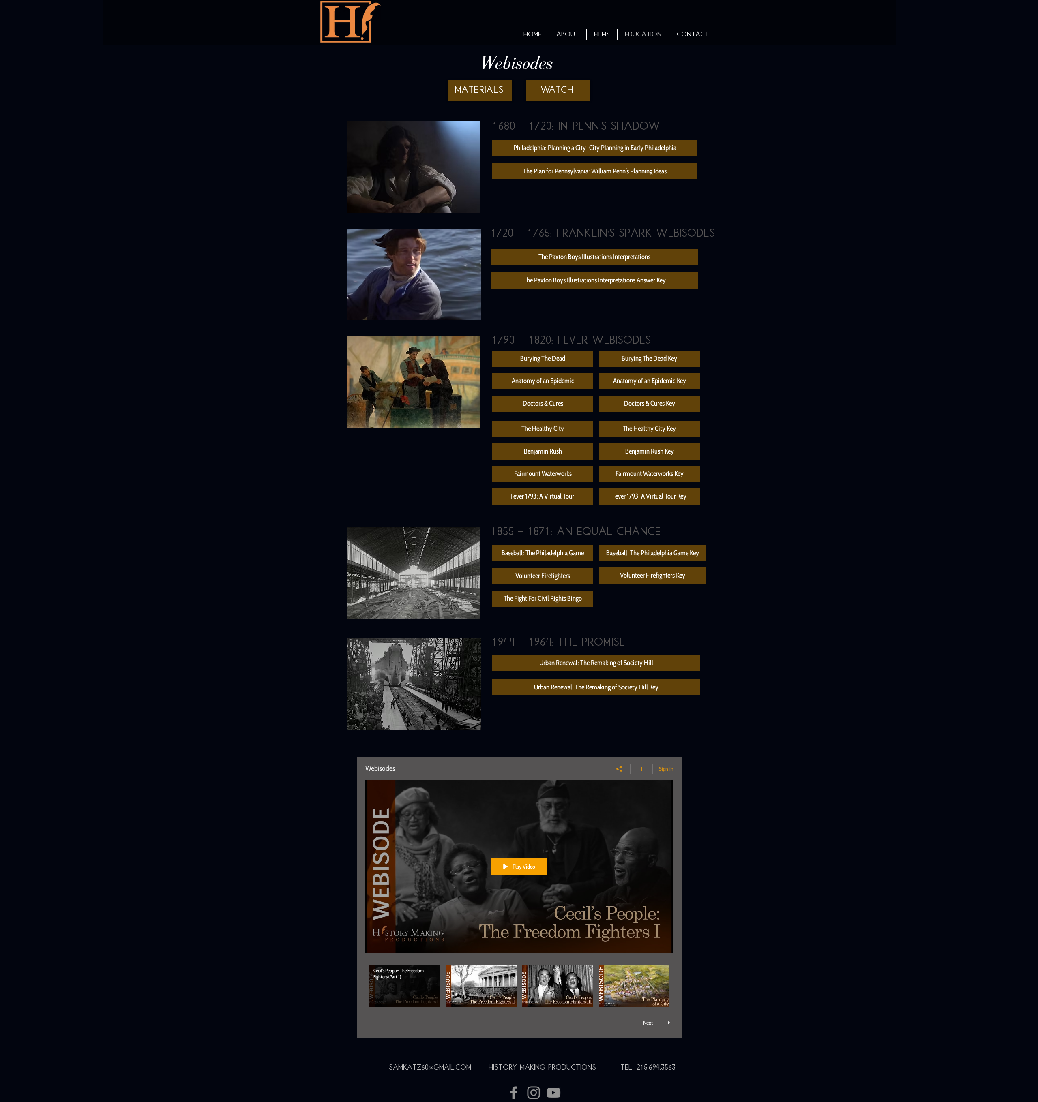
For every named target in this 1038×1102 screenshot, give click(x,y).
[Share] (619, 769)
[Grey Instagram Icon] (533, 1092)
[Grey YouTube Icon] (553, 1092)
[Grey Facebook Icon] (513, 1092)
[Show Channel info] (642, 769)
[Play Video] (404, 985)
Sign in (666, 768)
